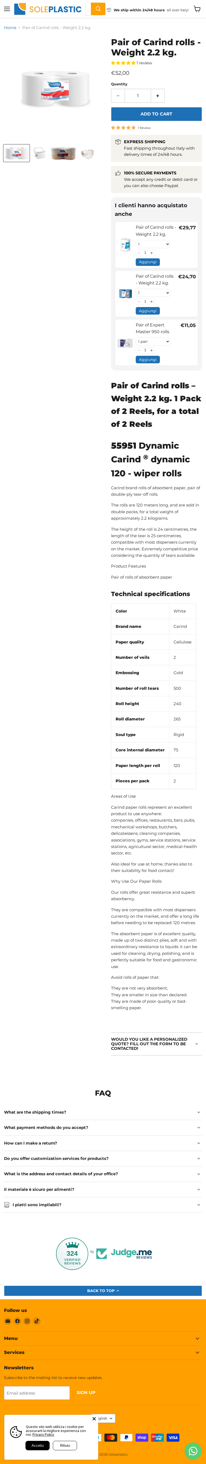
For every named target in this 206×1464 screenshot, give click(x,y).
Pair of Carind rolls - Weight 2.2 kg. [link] (156, 231)
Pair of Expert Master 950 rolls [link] (152, 328)
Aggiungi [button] (148, 261)
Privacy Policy (43, 1434)
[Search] (98, 9)
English (100, 1418)
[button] (139, 253)
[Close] (94, 1418)
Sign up (86, 1392)
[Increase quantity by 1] (158, 96)
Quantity (119, 84)
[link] (125, 245)
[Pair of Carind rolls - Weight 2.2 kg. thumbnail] (16, 153)
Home (10, 27)
